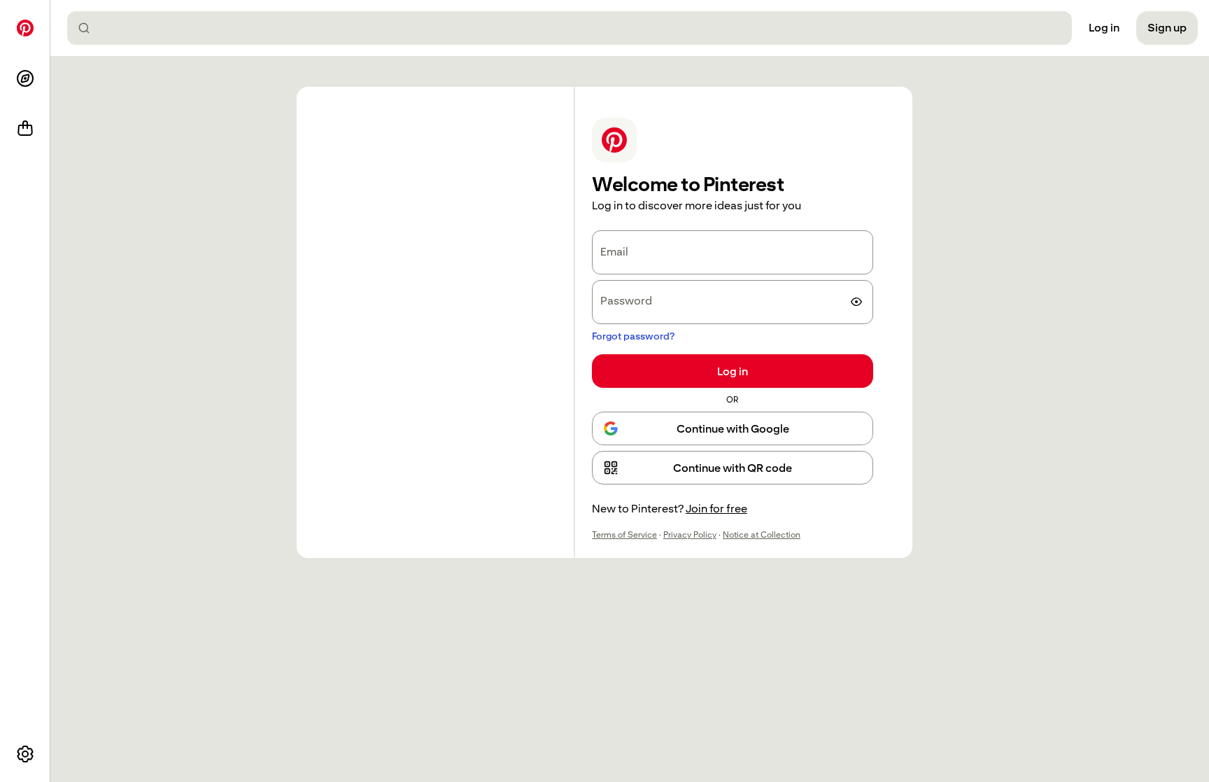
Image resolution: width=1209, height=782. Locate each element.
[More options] (25, 754)
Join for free (716, 508)
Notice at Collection (761, 535)
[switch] (856, 301)
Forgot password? (633, 336)
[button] (732, 467)
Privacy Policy (689, 535)
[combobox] (575, 28)
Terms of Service (624, 535)
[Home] (25, 28)
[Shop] (25, 129)
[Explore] (25, 78)
